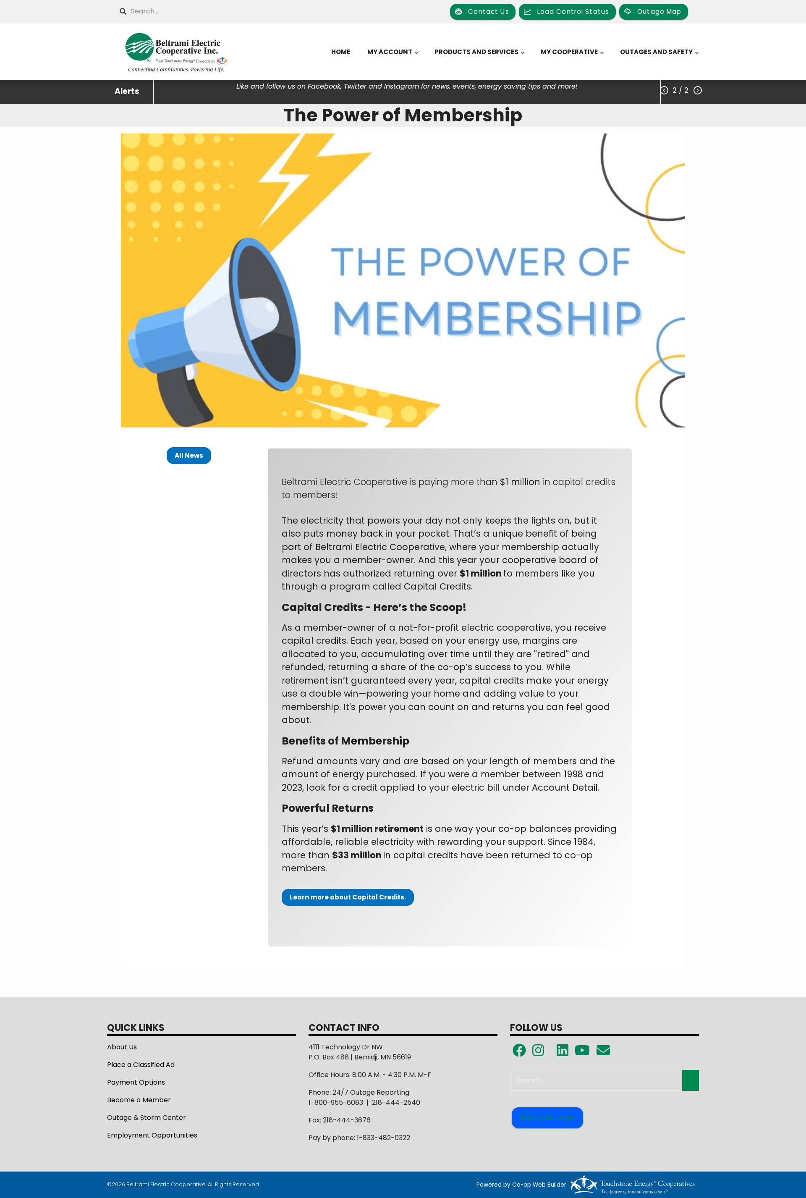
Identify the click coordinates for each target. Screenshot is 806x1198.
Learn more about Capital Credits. (348, 897)
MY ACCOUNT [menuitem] (393, 56)
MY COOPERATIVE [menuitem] (573, 56)
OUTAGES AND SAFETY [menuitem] (660, 56)
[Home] (176, 52)
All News (189, 455)
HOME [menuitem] (340, 51)
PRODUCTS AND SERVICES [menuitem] (480, 56)
